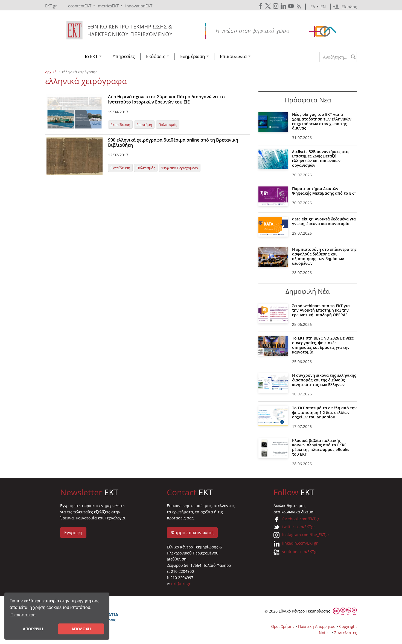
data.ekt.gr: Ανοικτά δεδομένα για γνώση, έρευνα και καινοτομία (324, 221)
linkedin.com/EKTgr (300, 543)
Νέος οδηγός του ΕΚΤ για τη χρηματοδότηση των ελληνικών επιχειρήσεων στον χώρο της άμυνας (321, 121)
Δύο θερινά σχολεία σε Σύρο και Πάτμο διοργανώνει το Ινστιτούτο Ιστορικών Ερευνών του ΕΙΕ (166, 99)
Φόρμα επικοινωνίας (192, 533)
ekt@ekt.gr (181, 583)
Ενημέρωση (193, 56)
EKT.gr (51, 5)
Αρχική (51, 71)
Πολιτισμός (167, 124)
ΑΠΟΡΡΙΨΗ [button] (33, 629)
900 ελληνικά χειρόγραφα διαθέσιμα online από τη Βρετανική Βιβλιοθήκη (173, 142)
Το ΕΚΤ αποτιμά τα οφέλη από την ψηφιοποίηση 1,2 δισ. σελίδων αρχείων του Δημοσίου (324, 412)
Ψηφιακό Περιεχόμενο (179, 167)
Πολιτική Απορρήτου (317, 626)
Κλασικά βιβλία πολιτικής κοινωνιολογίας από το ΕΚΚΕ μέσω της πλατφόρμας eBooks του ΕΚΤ (320, 447)
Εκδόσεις (156, 56)
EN (323, 6)
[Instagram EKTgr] (276, 6)
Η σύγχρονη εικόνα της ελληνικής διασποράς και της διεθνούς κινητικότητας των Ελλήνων (324, 380)
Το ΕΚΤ (91, 56)
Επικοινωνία (234, 56)
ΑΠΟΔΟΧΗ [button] (81, 629)
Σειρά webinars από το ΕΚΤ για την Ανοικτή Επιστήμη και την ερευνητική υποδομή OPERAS (321, 310)
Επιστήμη (144, 124)
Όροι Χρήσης (283, 626)
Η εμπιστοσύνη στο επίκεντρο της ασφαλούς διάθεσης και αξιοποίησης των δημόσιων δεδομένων (324, 256)
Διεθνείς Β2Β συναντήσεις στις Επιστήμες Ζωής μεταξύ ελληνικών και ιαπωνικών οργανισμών (320, 158)
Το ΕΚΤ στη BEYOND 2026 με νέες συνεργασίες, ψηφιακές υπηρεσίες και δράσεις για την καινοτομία (323, 344)
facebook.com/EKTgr (300, 518)
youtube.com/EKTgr (300, 551)
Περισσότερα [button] (23, 615)
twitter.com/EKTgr (298, 526)
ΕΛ (312, 6)
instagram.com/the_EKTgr (305, 534)
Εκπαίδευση (120, 124)
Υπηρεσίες (124, 56)
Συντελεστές (345, 632)
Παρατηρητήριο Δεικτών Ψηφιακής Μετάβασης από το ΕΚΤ (324, 191)
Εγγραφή (73, 533)
